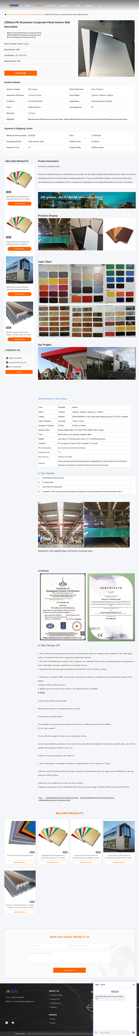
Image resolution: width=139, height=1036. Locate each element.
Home (27, 5)
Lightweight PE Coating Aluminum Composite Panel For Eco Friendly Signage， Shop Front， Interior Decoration (53, 857)
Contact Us (65, 5)
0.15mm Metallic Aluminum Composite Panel (62, 798)
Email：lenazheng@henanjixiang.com (21, 1001)
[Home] (13, 5)
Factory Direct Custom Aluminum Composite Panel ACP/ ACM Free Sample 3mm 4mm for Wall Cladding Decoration (119, 857)
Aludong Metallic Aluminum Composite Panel (97, 798)
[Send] (133, 1032)
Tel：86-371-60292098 (16, 997)
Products (38, 5)
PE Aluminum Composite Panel (31, 14)
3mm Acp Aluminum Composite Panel (20, 855)
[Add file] (96, 1032)
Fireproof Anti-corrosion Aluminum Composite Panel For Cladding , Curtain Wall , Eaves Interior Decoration (19, 244)
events (77, 5)
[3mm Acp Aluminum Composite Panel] (20, 836)
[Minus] (133, 984)
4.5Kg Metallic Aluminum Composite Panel (54, 800)
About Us (51, 5)
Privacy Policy (20, 1034)
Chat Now (19, 73)
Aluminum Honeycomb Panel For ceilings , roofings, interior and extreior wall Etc (19, 334)
